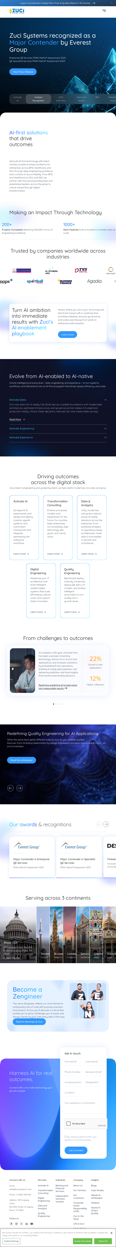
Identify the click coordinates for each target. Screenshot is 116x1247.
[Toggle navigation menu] (104, 11)
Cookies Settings (11, 1241)
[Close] (111, 1233)
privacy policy (84, 1222)
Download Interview (23, 68)
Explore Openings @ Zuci (29, 1104)
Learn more (67, 417)
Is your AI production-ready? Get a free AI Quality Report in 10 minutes (55, 3)
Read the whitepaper (21, 842)
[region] (58, 1237)
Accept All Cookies (83, 1241)
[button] (53, 786)
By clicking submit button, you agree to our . (81, 1221)
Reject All (103, 1241)
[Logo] (16, 11)
